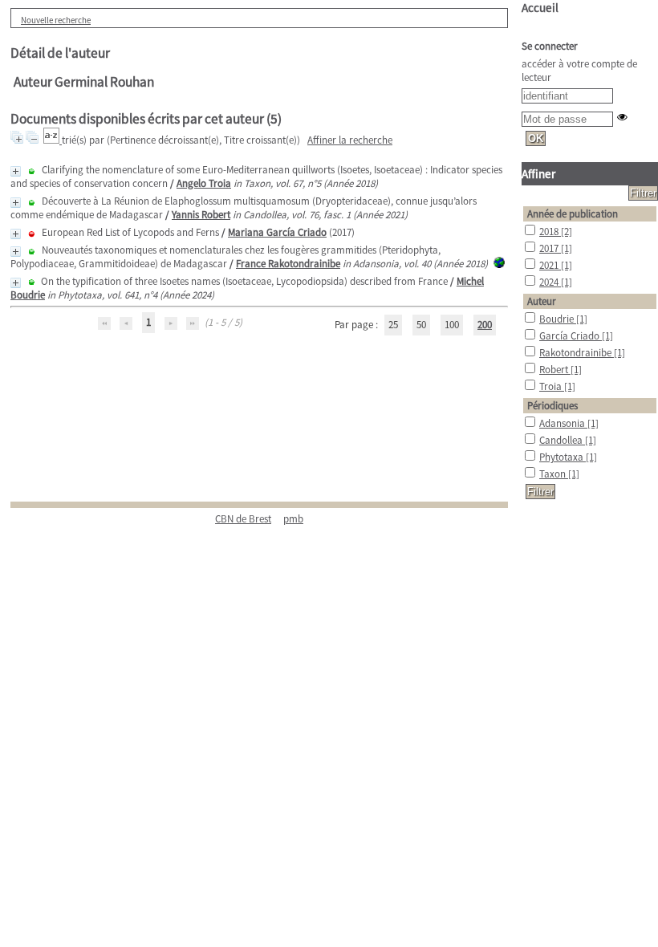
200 (484, 324)
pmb (293, 519)
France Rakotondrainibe (288, 263)
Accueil (540, 7)
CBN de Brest (243, 519)
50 (421, 324)
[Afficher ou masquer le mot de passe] (622, 117)
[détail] (15, 171)
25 (393, 324)
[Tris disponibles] (52, 140)
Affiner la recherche (349, 140)
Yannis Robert (201, 215)
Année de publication (572, 214)
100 (452, 324)
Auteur (541, 301)
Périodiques (552, 406)
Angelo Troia (204, 183)
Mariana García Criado (277, 232)
